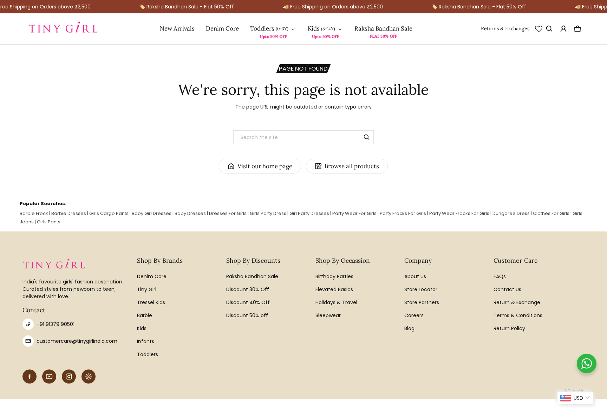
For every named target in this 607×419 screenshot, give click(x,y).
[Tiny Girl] (63, 29)
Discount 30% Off (247, 289)
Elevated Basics (334, 289)
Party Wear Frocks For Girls (459, 213)
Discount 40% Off (248, 302)
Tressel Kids (151, 302)
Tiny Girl (146, 289)
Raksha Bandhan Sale (383, 28)
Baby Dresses (190, 213)
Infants (145, 341)
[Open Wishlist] (538, 29)
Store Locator (420, 289)
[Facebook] (29, 376)
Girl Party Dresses (309, 213)
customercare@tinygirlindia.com (77, 341)
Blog (409, 328)
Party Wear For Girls (354, 213)
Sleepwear (328, 315)
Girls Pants (48, 221)
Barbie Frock (34, 213)
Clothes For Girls (551, 213)
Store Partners (421, 302)
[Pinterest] (88, 376)
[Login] (563, 29)
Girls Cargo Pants (109, 213)
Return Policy (509, 328)
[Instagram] (69, 376)
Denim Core (222, 28)
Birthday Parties (334, 276)
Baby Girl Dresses (151, 213)
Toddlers (262, 28)
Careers (414, 315)
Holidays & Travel (336, 302)
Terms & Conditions (518, 315)
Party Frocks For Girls (403, 213)
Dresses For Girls (228, 213)
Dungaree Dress (511, 213)
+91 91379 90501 (55, 324)
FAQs (500, 276)
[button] (549, 29)
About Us (415, 276)
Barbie (144, 315)
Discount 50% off (247, 315)
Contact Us (507, 289)
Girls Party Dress (268, 213)
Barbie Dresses (68, 213)
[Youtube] (49, 376)
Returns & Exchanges (505, 28)
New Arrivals (177, 28)
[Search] (367, 137)
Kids (314, 28)
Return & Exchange (517, 302)
